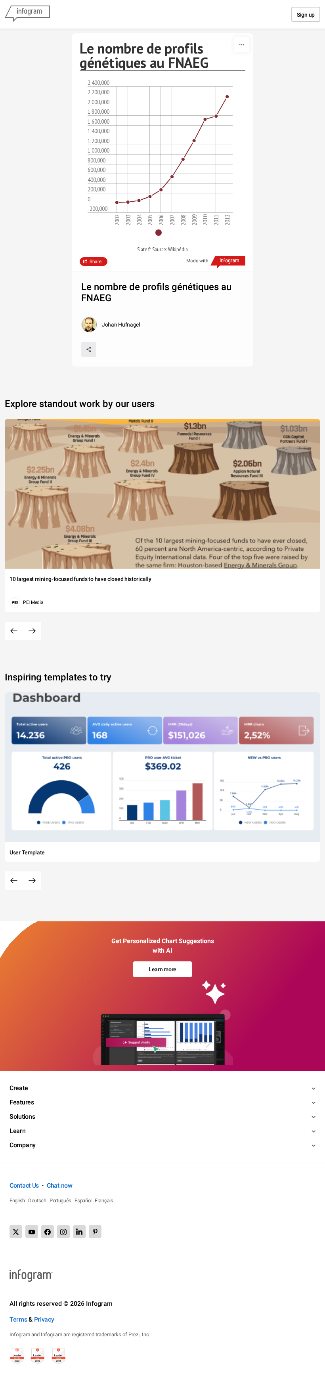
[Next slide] (32, 630)
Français (104, 1201)
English (17, 1201)
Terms (18, 1319)
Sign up (306, 14)
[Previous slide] (13, 630)
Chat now (60, 1185)
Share (95, 261)
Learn (18, 1131)
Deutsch (37, 1201)
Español (83, 1201)
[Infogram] (27, 14)
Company (23, 1145)
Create (19, 1088)
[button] (162, 232)
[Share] (88, 349)
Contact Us (24, 1185)
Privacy (44, 1319)
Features (22, 1102)
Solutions (22, 1116)
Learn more (162, 969)
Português (60, 1201)
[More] (241, 44)
